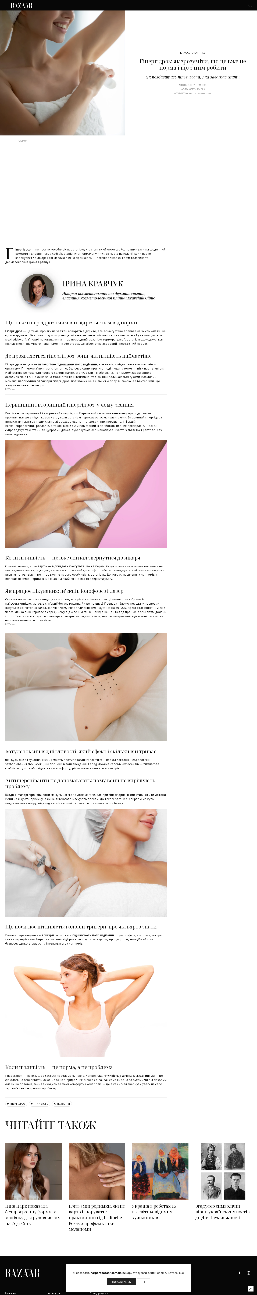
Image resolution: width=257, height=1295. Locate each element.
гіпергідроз (16, 1110)
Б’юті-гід (198, 52)
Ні (143, 1281)
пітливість (39, 1110)
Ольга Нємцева (197, 85)
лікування (62, 1110)
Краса (184, 52)
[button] (251, 1289)
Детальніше (176, 1273)
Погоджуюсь (121, 1281)
